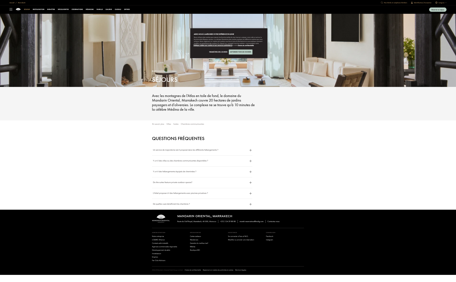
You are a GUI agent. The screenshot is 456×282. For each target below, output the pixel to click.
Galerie (109, 9)
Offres (127, 9)
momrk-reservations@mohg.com (252, 221)
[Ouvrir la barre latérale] (11, 9)
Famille (100, 9)
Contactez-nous (273, 221)
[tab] (158, 124)
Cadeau (118, 9)
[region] (228, 43)
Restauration (38, 9)
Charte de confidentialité (246, 45)
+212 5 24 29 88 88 (228, 221)
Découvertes (63, 9)
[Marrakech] (18, 9)
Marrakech (21, 3)
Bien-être (51, 9)
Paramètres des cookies (218, 52)
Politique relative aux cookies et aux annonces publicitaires (213, 45)
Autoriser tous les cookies (240, 52)
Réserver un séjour (438, 10)
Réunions (90, 9)
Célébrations (77, 9)
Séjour (27, 9)
